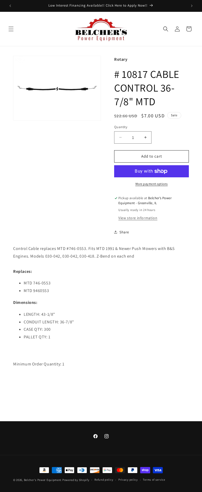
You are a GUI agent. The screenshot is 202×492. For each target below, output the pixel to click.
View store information (137, 217)
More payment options (151, 184)
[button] (11, 29)
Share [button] (124, 232)
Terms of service (154, 479)
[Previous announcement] (10, 6)
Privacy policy (128, 479)
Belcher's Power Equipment (43, 480)
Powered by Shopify (75, 480)
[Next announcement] (192, 6)
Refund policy (103, 479)
